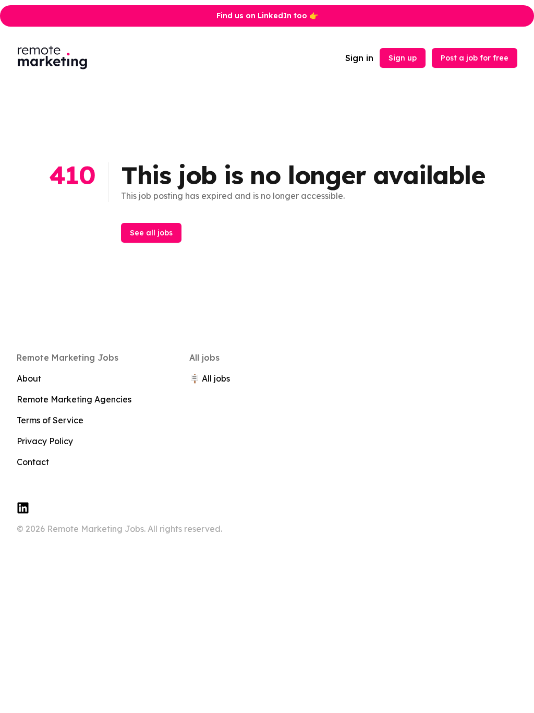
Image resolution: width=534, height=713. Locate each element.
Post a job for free (474, 58)
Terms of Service (50, 420)
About (29, 378)
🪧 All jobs (209, 378)
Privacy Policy (45, 441)
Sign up (403, 58)
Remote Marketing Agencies (74, 399)
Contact (33, 462)
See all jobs (151, 232)
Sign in (359, 58)
